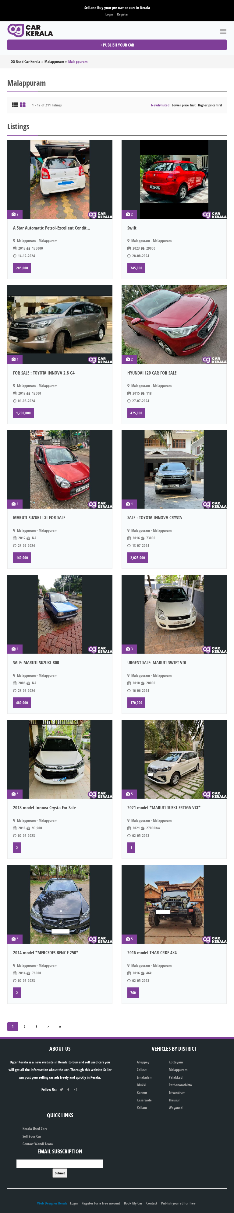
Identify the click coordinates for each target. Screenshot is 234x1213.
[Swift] (174, 179)
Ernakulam (144, 1077)
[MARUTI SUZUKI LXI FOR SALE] (59, 469)
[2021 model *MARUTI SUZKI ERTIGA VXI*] (174, 759)
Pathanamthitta (180, 1084)
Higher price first (210, 105)
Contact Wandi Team (38, 1143)
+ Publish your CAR (117, 45)
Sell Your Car (32, 1136)
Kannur (142, 1092)
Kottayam (176, 1062)
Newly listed (160, 105)
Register (123, 14)
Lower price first (184, 105)
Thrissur (174, 1100)
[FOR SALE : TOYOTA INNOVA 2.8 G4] (59, 324)
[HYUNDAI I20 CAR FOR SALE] (174, 324)
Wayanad (176, 1107)
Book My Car (133, 1203)
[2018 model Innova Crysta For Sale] (59, 759)
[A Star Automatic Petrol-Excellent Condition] (59, 179)
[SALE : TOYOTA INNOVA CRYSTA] (174, 469)
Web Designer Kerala (52, 1203)
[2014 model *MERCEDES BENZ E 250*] (59, 904)
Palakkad (176, 1077)
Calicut (142, 1069)
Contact (151, 1203)
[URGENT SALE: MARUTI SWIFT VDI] (174, 614)
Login (109, 14)
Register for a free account (101, 1203)
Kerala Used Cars (35, 1128)
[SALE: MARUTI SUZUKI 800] (59, 614)
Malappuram (178, 1069)
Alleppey (143, 1062)
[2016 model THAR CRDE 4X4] (174, 904)
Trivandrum (177, 1092)
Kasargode (144, 1100)
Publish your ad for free (178, 1203)
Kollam (142, 1107)
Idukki (141, 1084)
